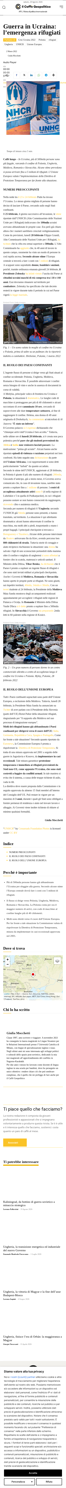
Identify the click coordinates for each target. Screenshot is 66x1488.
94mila (21, 513)
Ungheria (8, 44)
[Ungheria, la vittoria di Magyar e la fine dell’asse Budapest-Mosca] (33, 1274)
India (15, 445)
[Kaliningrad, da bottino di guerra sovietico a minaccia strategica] (33, 1184)
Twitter (6, 709)
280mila (57, 474)
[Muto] (4, 80)
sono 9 (39, 491)
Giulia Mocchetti (14, 56)
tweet (6, 589)
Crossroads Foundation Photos (29, 130)
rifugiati (52, 40)
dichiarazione (41, 457)
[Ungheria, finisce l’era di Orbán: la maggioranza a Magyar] (33, 1319)
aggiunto (24, 248)
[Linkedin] (31, 75)
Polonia (42, 40)
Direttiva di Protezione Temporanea (37, 747)
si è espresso (29, 427)
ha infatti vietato (34, 273)
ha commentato (36, 419)
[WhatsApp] (38, 75)
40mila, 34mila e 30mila (37, 585)
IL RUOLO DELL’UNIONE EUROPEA (27, 860)
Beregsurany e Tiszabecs (15, 534)
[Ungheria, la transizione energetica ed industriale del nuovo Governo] (33, 1229)
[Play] (4, 66)
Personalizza (18, 1481)
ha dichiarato (47, 564)
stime (58, 214)
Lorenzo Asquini (9, 1299)
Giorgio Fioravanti (10, 1344)
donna (52, 546)
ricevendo (8, 504)
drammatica (33, 398)
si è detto (21, 606)
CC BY (13, 832)
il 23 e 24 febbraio (27, 197)
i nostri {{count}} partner (22, 1377)
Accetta (33, 1473)
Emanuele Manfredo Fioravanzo (15, 1254)
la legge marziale (18, 294)
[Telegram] (46, 75)
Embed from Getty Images (14, 302)
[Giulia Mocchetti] (5, 55)
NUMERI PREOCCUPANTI (22, 852)
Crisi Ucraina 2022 (26, 40)
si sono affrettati (50, 555)
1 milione (32, 487)
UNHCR (20, 44)
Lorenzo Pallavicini (10, 1209)
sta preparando (46, 610)
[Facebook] (16, 75)
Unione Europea (34, 44)
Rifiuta (49, 1481)
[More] (53, 75)
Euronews (8, 743)
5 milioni (43, 260)
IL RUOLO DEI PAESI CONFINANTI (27, 856)
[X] (24, 75)
